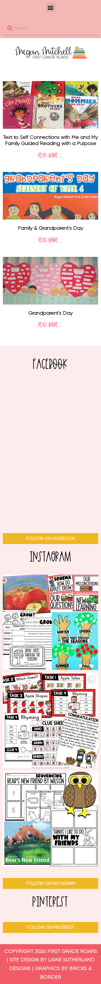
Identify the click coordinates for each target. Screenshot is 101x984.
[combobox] (50, 28)
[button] (50, 7)
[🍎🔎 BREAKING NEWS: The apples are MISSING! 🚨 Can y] (50, 720)
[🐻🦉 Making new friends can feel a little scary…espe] (50, 818)
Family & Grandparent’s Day (50, 228)
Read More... (50, 156)
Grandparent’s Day (50, 313)
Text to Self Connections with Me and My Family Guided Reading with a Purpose (50, 140)
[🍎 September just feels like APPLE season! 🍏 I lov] (50, 622)
